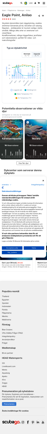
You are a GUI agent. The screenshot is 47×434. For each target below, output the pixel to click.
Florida (5, 310)
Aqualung (6, 373)
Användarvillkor (8, 339)
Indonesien (6, 306)
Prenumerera (9, 404)
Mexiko (5, 316)
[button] (6, 184)
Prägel (4, 343)
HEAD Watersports (12, 358)
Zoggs (4, 383)
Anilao (28, 10)
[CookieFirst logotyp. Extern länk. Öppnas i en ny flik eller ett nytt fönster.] (3, 187)
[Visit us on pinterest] (33, 422)
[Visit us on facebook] (28, 422)
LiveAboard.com (8, 366)
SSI (3, 363)
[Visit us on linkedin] (38, 422)
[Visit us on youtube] (43, 422)
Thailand (5, 296)
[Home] (8, 3)
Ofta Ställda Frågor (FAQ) (12, 333)
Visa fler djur (23, 163)
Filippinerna (12, 10)
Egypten (5, 300)
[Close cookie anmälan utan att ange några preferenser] (43, 181)
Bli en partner (7, 353)
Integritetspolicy (8, 336)
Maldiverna (6, 320)
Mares (4, 370)
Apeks (4, 376)
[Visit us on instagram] (23, 422)
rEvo (4, 380)
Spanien (5, 303)
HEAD (4, 386)
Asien (4, 10)
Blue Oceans (7, 329)
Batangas (21, 10)
